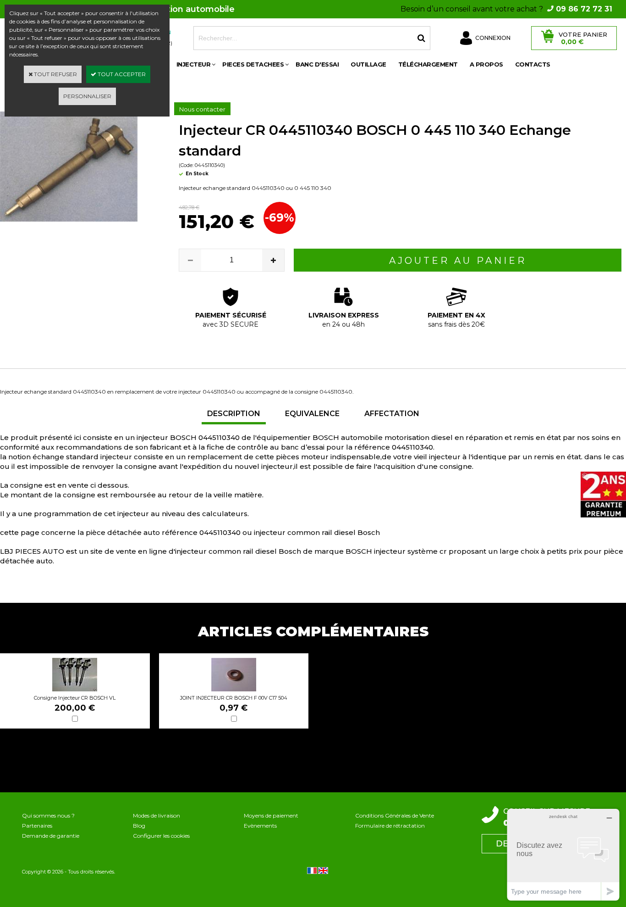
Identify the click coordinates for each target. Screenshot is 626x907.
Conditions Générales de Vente (394, 815)
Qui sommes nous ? (48, 815)
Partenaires (37, 825)
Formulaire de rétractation (390, 825)
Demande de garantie (50, 835)
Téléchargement (428, 64)
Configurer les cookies (161, 835)
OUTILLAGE (368, 64)
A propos (486, 64)
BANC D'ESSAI (317, 64)
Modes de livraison (156, 815)
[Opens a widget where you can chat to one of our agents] (563, 854)
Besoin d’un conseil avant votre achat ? (506, 9)
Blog (139, 825)
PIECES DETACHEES (253, 64)
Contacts (532, 64)
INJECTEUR (193, 64)
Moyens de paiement (271, 815)
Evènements (260, 825)
